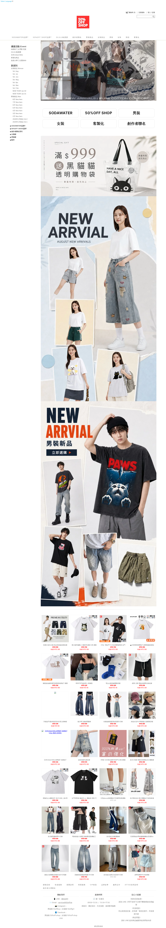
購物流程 (46, 885)
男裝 (111, 37)
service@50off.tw (65, 902)
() (132, 12)
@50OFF (64, 899)
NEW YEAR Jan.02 (19, 91)
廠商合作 (116, 885)
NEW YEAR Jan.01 (19, 94)
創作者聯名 (77, 37)
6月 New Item (17, 105)
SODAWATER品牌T (20, 37)
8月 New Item (17, 99)
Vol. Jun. (16, 77)
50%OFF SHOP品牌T (42, 37)
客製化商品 (15, 58)
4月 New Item (17, 111)
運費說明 (70, 885)
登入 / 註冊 (151, 12)
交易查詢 (141, 12)
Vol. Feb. (16, 88)
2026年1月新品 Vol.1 (20, 122)
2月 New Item (17, 116)
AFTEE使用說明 (131, 885)
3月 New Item (17, 113)
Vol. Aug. (16, 71)
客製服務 (81, 885)
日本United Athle (17, 55)
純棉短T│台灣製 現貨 (18, 49)
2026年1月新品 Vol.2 (20, 119)
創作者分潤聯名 (49, 888)
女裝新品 (101, 37)
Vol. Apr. (15, 82)
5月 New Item (17, 108)
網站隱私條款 (98, 926)
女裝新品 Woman (17, 68)
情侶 (127, 37)
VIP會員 (93, 885)
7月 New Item (17, 102)
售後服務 (58, 885)
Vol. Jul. (15, 74)
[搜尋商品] (153, 16)
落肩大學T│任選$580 (18, 60)
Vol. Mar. (16, 85)
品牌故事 (105, 885)
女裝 (119, 37)
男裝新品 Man (16, 96)
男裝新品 (89, 37)
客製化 (136, 37)
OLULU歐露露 (62, 37)
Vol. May (16, 80)
